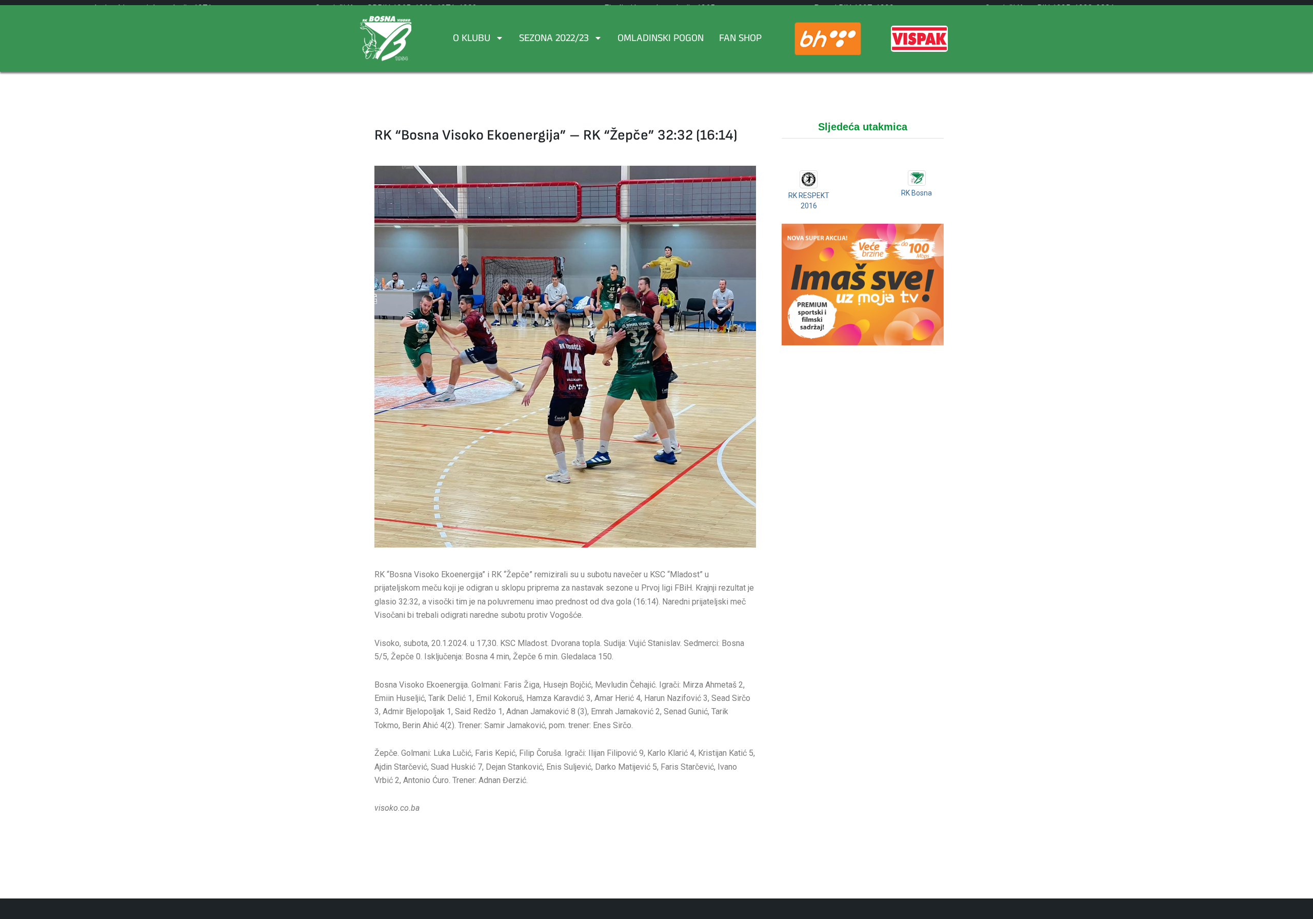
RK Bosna (916, 193)
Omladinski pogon (661, 39)
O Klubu (471, 39)
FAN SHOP (740, 39)
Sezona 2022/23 (554, 39)
